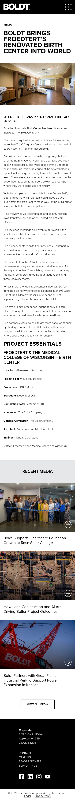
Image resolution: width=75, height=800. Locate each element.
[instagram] (39, 777)
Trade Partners (30, 761)
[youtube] (47, 777)
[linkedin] (30, 777)
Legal (27, 796)
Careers (25, 757)
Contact (25, 753)
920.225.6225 (27, 743)
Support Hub (28, 765)
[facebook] (21, 777)
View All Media (37, 704)
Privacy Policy (43, 796)
